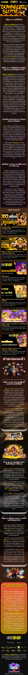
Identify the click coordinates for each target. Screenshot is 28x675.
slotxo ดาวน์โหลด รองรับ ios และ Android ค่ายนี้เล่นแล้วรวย (11, 349)
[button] (13, 2)
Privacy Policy (10, 642)
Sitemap (19, 642)
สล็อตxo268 (5, 276)
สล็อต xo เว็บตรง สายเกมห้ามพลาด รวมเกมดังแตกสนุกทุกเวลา (13, 252)
